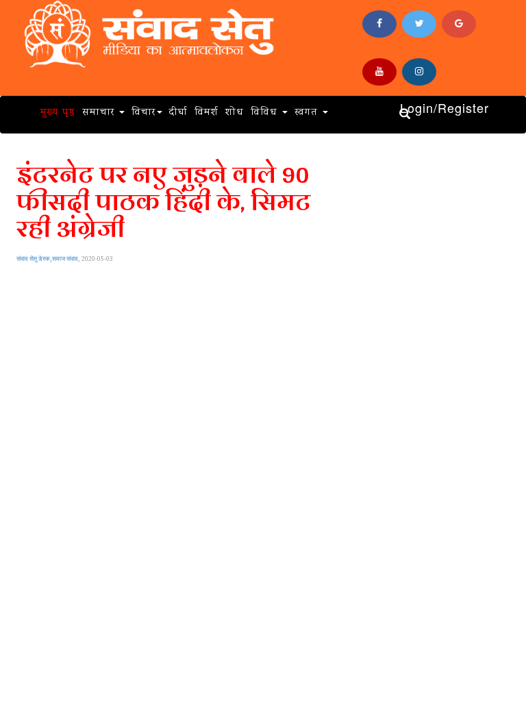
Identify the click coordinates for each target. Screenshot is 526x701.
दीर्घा (178, 112)
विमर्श (206, 112)
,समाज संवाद (64, 259)
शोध (234, 112)
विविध (266, 112)
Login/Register (444, 107)
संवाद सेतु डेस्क (33, 259)
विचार (143, 112)
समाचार (100, 112)
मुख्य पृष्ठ (57, 112)
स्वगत (308, 112)
